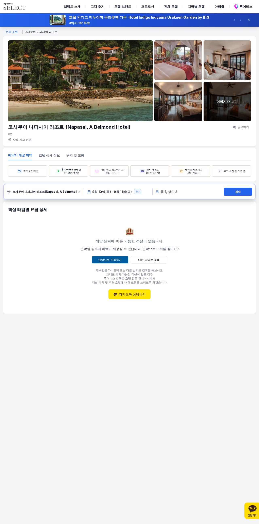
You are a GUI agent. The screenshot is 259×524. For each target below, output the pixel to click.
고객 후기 (97, 6)
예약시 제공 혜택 (20, 155)
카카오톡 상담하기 (132, 294)
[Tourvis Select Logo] (14, 6)
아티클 (219, 6)
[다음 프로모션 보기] (242, 19)
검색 (238, 191)
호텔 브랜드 (122, 6)
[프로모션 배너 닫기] (250, 19)
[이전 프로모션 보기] (235, 19)
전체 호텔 (171, 6)
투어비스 (246, 6)
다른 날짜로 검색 (149, 259)
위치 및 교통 (75, 155)
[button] (129, 20)
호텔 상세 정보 (49, 155)
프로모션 (147, 6)
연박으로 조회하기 (110, 259)
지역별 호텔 (196, 6)
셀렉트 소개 (72, 6)
